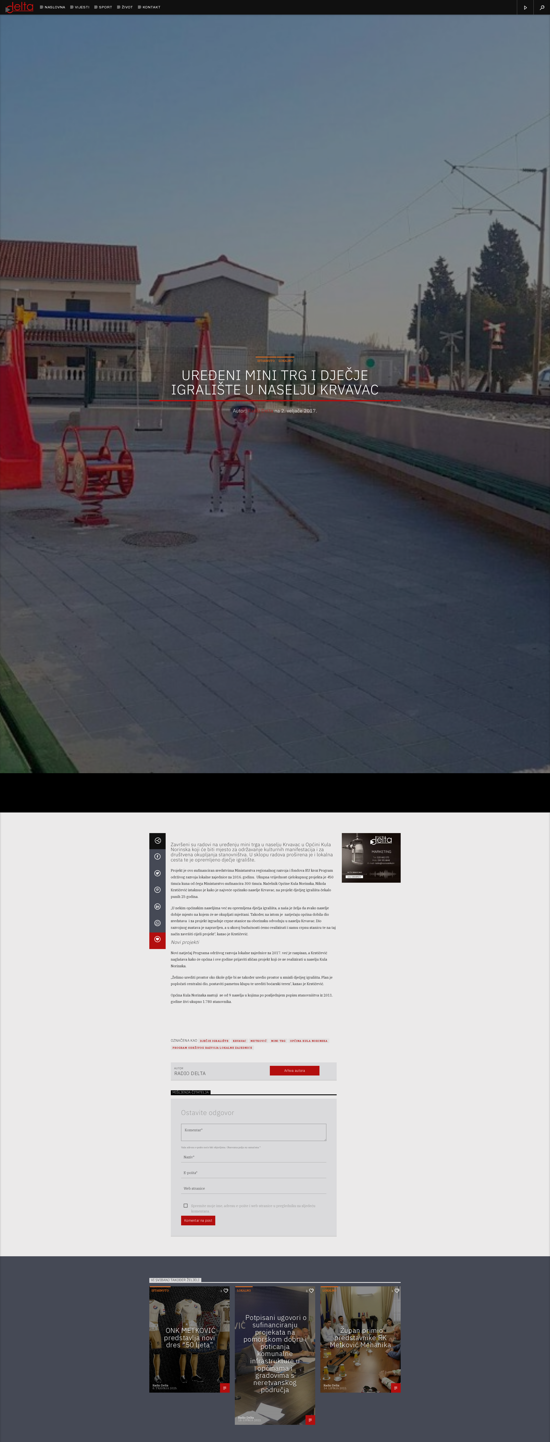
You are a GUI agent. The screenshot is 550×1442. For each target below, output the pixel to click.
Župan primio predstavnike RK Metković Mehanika (360, 1346)
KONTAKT (152, 7)
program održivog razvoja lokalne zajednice (212, 1056)
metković (259, 1049)
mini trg (278, 1049)
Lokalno (286, 365)
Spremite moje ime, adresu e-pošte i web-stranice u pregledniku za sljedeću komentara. (253, 1214)
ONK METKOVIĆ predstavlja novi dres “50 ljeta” (189, 1346)
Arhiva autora (294, 1079)
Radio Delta (260, 415)
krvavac (239, 1049)
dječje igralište (214, 1049)
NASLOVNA (55, 7)
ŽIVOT (127, 7)
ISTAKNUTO (266, 365)
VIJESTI (82, 7)
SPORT (105, 7)
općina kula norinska (309, 1049)
